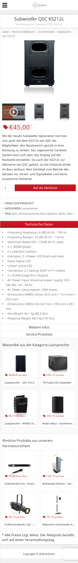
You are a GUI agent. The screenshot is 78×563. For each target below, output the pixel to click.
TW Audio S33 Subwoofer (57, 382)
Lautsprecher (29, 208)
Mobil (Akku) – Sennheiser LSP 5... (59, 423)
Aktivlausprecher (29, 213)
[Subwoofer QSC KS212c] (39, 65)
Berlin (62, 213)
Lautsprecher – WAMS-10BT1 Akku (21, 423)
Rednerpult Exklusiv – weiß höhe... (59, 483)
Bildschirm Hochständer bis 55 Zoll (59, 524)
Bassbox (52, 213)
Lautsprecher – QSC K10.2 (20, 382)
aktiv (14, 213)
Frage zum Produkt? (19, 203)
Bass (43, 213)
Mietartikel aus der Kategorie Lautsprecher (35, 345)
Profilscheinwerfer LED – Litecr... (21, 524)
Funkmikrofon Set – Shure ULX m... (21, 483)
